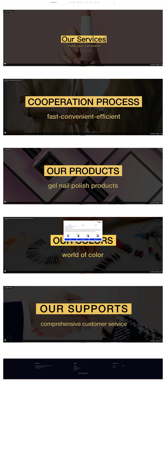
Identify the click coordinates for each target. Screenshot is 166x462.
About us (75, 370)
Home (75, 365)
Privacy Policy (85, 373)
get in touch (164, 231)
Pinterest (114, 367)
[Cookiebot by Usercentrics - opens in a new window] (98, 222)
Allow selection (83, 239)
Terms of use (80, 373)
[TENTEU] (53, 2)
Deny (70, 239)
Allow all (95, 239)
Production (75, 366)
